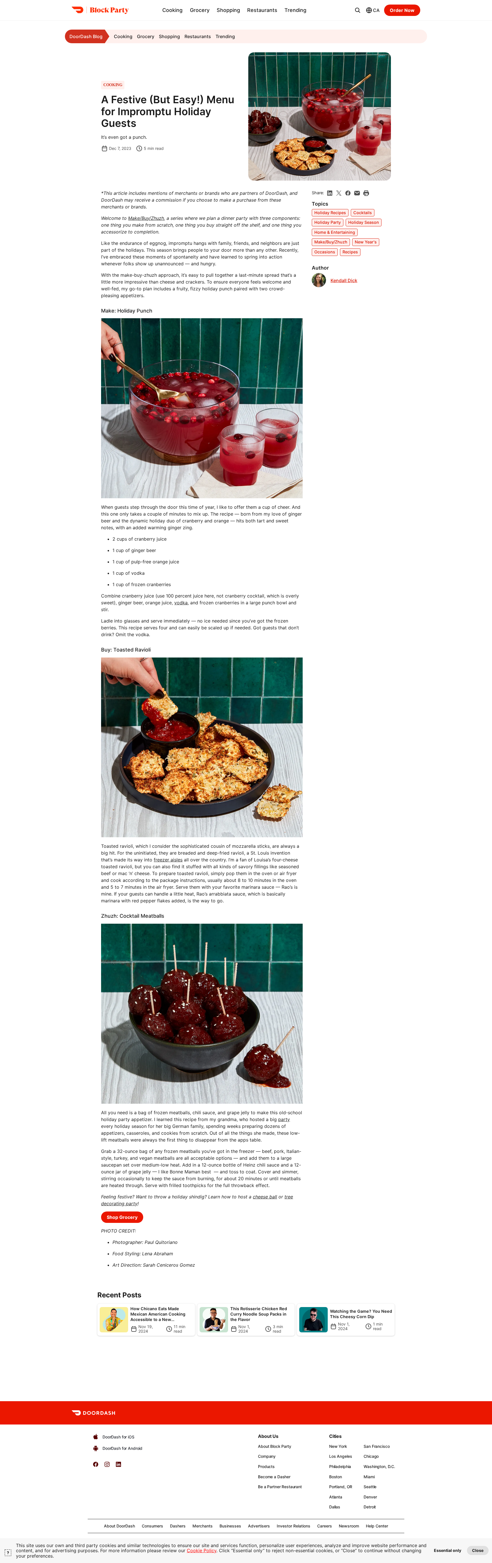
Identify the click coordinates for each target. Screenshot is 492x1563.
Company (267, 1456)
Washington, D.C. (379, 1466)
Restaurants (262, 10)
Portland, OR (340, 1486)
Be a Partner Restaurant (280, 1486)
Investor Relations (293, 1525)
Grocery (200, 10)
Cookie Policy (201, 1550)
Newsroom (349, 1525)
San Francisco (377, 1446)
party (284, 1119)
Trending (295, 10)
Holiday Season (363, 222)
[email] (357, 193)
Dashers (178, 1525)
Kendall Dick (344, 280)
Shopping (228, 10)
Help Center (377, 1525)
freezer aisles (168, 860)
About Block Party (274, 1446)
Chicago (371, 1456)
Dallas (334, 1506)
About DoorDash (119, 1525)
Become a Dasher (274, 1476)
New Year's (366, 241)
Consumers (152, 1525)
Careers (324, 1525)
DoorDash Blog (85, 36)
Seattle (370, 1486)
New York (338, 1446)
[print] (366, 193)
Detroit (370, 1506)
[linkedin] (329, 193)
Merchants (202, 1525)
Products (266, 1466)
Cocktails (362, 212)
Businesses (230, 1525)
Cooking (172, 10)
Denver (370, 1496)
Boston (335, 1476)
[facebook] (348, 193)
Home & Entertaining (334, 232)
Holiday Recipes (330, 212)
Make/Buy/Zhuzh (330, 241)
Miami (369, 1476)
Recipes (350, 251)
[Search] (357, 10)
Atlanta (335, 1496)
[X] (338, 193)
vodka (181, 602)
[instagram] (107, 1466)
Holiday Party (327, 222)
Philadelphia (340, 1466)
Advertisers (259, 1525)
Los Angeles (340, 1456)
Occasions (324, 251)
